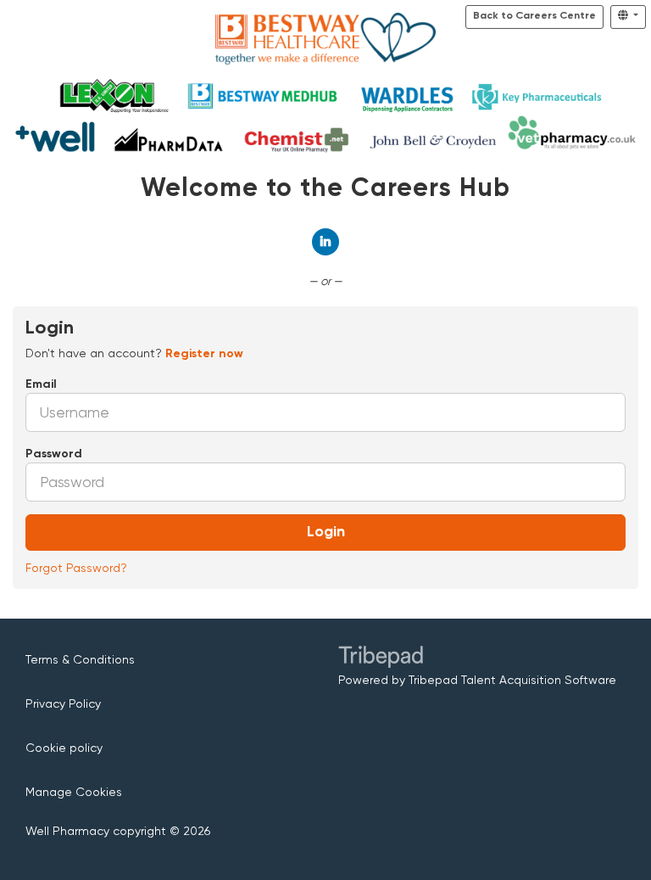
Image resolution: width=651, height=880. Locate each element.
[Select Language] (628, 17)
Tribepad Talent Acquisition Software (512, 680)
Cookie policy (64, 747)
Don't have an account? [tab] (134, 353)
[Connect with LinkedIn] (325, 241)
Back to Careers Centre (534, 16)
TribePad (380, 658)
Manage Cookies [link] (73, 792)
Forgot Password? (76, 568)
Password (53, 454)
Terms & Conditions (80, 659)
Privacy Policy (63, 703)
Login (326, 532)
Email (41, 384)
